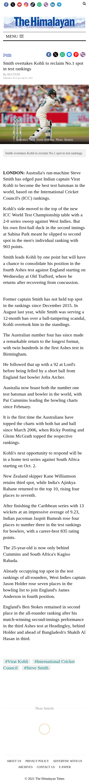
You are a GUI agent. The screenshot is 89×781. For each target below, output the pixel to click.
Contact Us (46, 767)
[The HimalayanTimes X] (13, 4)
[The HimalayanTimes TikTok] (32, 4)
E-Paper (65, 767)
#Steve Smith (36, 667)
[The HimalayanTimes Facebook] (6, 4)
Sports (7, 54)
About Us (14, 761)
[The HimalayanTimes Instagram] (26, 4)
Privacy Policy (37, 761)
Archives (25, 767)
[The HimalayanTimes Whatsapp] (39, 4)
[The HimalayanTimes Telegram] (59, 4)
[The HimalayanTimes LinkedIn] (52, 4)
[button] (14, 36)
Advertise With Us (67, 761)
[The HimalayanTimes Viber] (46, 4)
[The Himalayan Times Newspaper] (44, 22)
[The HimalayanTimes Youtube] (19, 4)
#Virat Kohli (16, 661)
